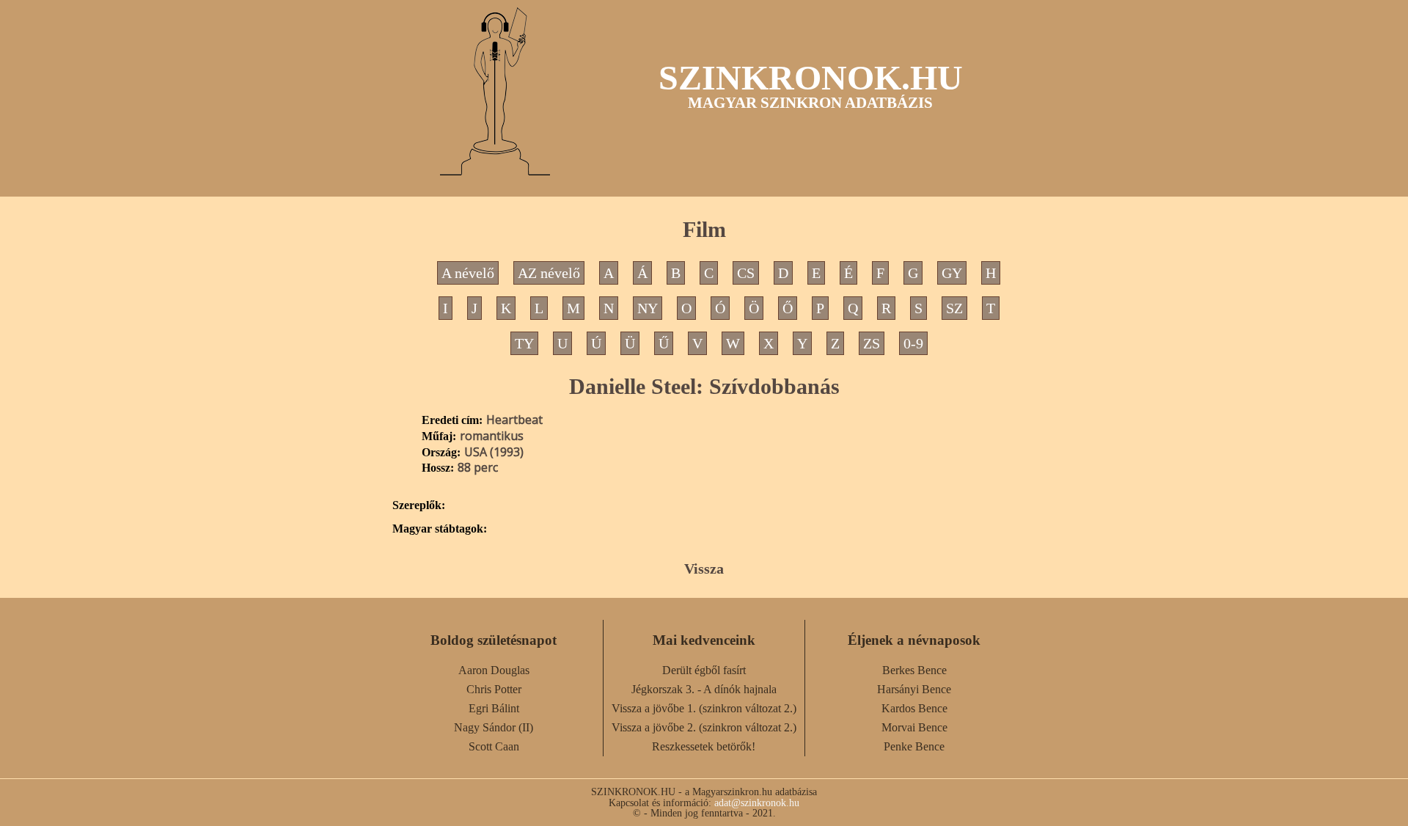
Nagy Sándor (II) (493, 727)
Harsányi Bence (914, 689)
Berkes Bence (914, 670)
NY (647, 308)
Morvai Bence (914, 727)
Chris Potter (493, 689)
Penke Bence (914, 746)
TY (524, 343)
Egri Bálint (494, 708)
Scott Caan (494, 746)
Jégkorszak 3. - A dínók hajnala (704, 689)
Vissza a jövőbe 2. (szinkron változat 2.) (704, 727)
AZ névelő (549, 273)
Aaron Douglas (493, 670)
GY (952, 273)
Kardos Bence (914, 708)
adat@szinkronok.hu (756, 802)
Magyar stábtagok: (439, 529)
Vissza (704, 568)
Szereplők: (418, 505)
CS (746, 273)
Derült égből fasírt (704, 670)
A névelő (467, 273)
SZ (954, 308)
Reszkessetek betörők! (703, 746)
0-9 (913, 343)
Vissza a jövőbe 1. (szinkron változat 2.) (704, 708)
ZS (871, 343)
